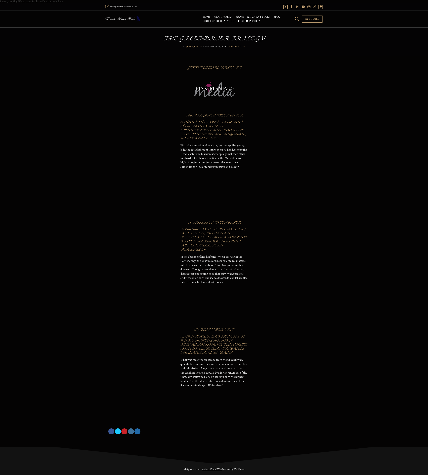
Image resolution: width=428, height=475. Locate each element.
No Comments (236, 46)
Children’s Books (258, 17)
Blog (277, 17)
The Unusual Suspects (242, 21)
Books (240, 17)
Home (206, 17)
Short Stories (212, 21)
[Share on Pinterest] (124, 431)
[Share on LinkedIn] (131, 431)
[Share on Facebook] (111, 431)
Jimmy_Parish (194, 46)
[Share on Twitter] (118, 431)
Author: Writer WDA (212, 469)
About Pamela (223, 17)
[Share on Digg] (137, 431)
